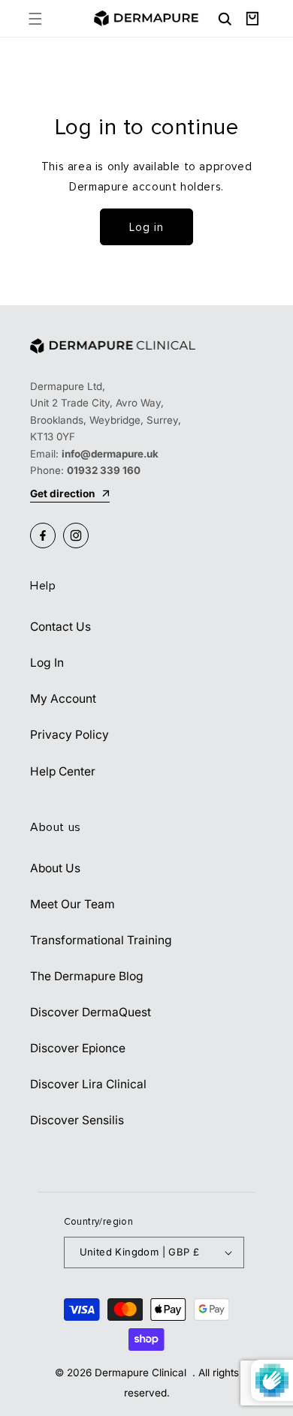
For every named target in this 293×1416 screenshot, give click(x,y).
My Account (63, 699)
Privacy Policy (69, 735)
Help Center (62, 771)
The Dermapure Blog (86, 976)
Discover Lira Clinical (88, 1084)
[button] (35, 18)
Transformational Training (101, 940)
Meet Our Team (72, 904)
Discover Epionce (77, 1048)
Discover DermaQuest (90, 1012)
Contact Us (60, 627)
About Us (55, 868)
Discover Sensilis (77, 1120)
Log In (47, 663)
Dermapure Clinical (142, 1372)
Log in (146, 227)
